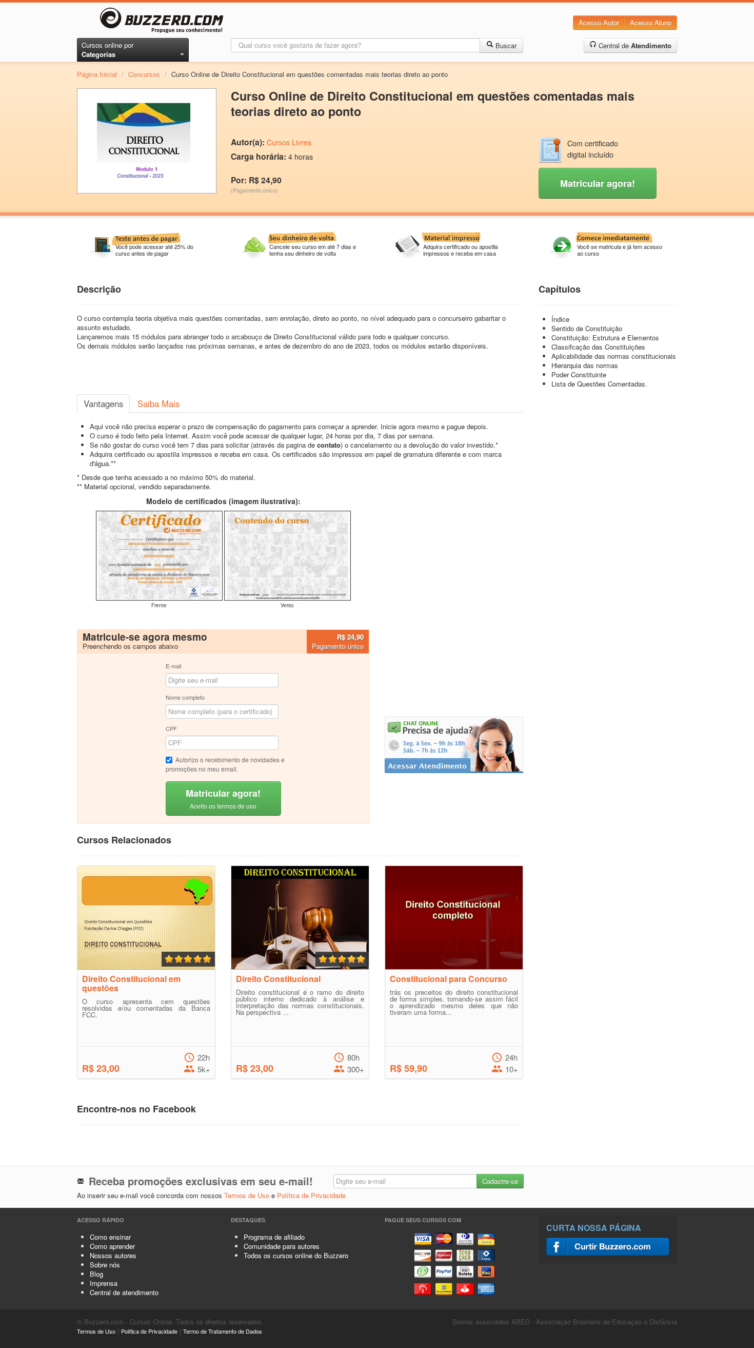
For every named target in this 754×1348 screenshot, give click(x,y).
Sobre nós (105, 1264)
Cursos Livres (289, 142)
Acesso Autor (599, 22)
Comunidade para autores (282, 1246)
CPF (171, 728)
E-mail (173, 666)
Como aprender (112, 1246)
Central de (634, 45)
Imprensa (103, 1283)
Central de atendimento (124, 1292)
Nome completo (185, 697)
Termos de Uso (246, 1195)
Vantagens (103, 403)
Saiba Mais (158, 403)
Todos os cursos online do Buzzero (296, 1255)
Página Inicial (97, 74)
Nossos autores (113, 1255)
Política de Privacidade (311, 1195)
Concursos (144, 74)
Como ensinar (110, 1237)
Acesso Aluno (650, 22)
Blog (96, 1274)
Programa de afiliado (274, 1237)
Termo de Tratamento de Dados (222, 1331)
